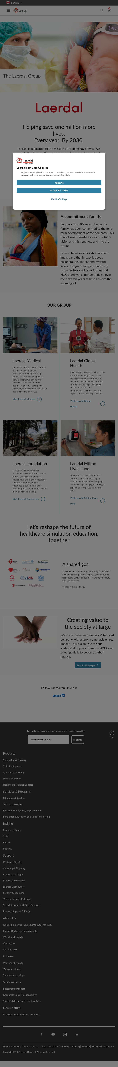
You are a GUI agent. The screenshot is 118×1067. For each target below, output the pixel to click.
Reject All (59, 182)
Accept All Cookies (59, 190)
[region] (59, 181)
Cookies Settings (59, 199)
